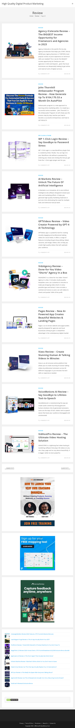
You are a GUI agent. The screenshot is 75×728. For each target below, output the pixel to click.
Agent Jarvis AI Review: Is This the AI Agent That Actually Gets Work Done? (32, 656)
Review (40, 28)
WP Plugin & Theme (44, 135)
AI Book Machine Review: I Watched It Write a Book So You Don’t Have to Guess (34, 661)
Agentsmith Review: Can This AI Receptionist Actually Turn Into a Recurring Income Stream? (37, 678)
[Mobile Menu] (72, 4)
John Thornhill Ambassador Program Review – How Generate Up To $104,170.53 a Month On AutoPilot (52, 94)
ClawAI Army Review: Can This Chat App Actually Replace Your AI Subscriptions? (34, 667)
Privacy (21, 723)
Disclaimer (38, 723)
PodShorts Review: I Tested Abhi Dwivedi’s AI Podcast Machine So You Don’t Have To (35, 645)
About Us (45, 723)
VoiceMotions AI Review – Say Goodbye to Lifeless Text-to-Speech (53, 395)
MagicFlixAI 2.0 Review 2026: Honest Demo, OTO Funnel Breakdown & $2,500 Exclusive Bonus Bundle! (40, 650)
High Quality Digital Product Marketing (22, 3)
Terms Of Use (29, 723)
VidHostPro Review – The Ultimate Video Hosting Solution (53, 437)
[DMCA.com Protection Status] (12, 700)
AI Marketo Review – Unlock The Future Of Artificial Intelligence (51, 182)
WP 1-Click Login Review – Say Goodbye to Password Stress (53, 142)
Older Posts (65, 468)
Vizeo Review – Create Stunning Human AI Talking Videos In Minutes (54, 355)
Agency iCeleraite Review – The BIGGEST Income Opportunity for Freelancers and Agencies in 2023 (54, 37)
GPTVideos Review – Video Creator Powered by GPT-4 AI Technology (53, 224)
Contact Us (53, 723)
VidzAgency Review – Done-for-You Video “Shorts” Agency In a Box (52, 269)
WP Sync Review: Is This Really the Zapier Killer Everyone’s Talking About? (32, 672)
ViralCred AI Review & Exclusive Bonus (22, 683)
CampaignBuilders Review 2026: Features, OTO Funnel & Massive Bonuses (32, 634)
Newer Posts (9, 468)
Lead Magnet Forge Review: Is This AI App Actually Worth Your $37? (30, 639)
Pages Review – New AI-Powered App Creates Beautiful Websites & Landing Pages (52, 315)
